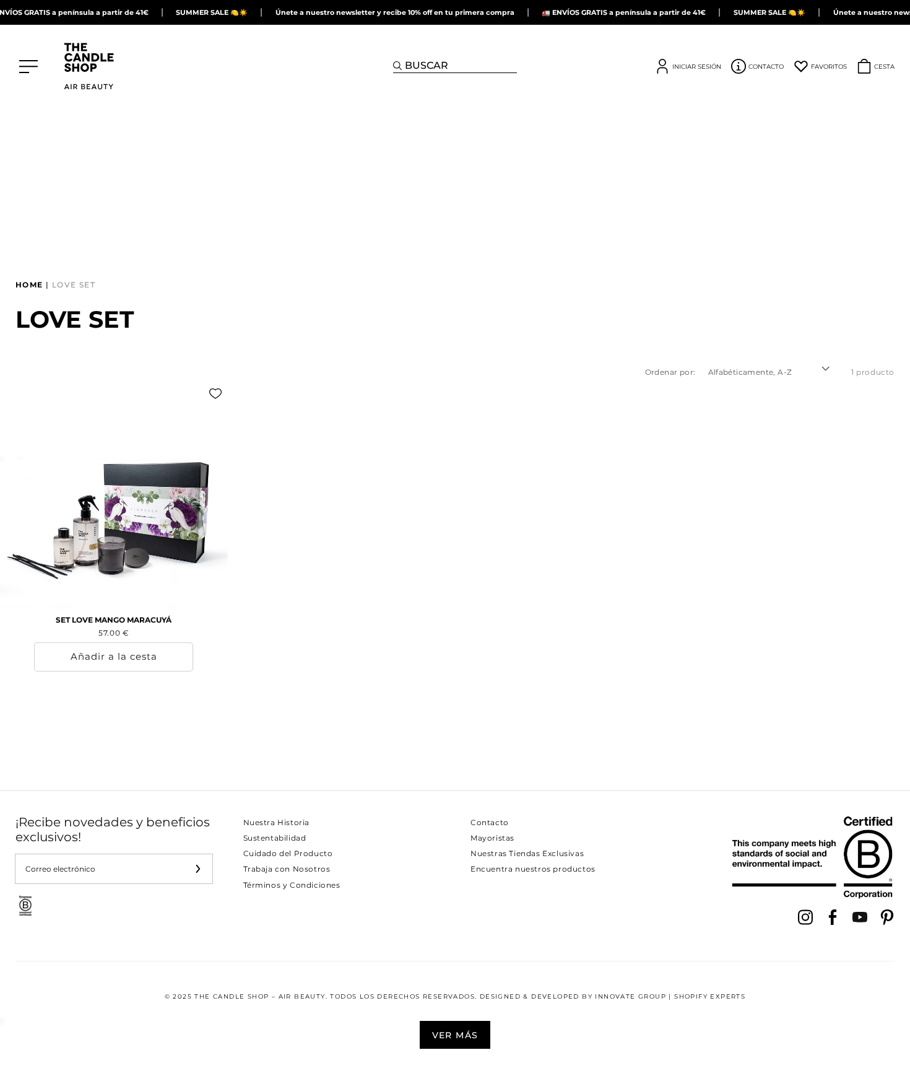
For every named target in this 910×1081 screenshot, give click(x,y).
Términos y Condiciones (291, 885)
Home (29, 284)
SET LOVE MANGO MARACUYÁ (113, 619)
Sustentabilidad (274, 837)
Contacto (489, 822)
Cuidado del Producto (288, 853)
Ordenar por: (670, 372)
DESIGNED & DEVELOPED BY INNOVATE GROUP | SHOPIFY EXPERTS (612, 996)
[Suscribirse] (198, 868)
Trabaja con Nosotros (287, 868)
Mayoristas (492, 837)
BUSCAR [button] (426, 65)
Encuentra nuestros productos (533, 868)
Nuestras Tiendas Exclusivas (527, 853)
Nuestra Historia (276, 822)
